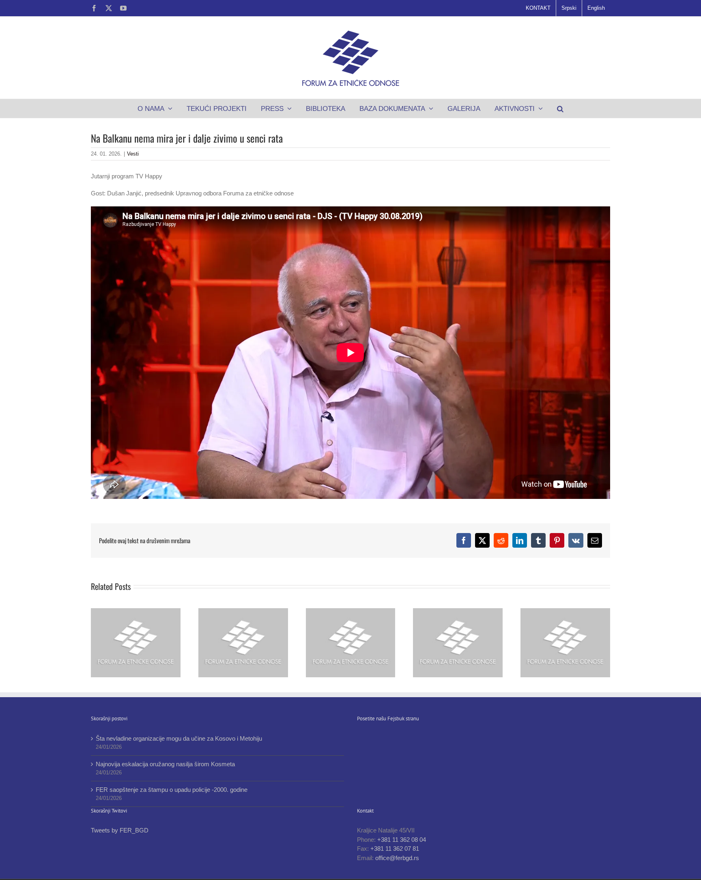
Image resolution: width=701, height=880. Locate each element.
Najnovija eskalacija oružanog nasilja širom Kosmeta (165, 764)
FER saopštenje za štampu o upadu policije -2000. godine (171, 789)
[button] (560, 108)
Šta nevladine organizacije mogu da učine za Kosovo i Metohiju (179, 738)
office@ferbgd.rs (397, 857)
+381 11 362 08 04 (401, 839)
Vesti (133, 154)
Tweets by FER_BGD (119, 830)
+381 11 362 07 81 (394, 848)
